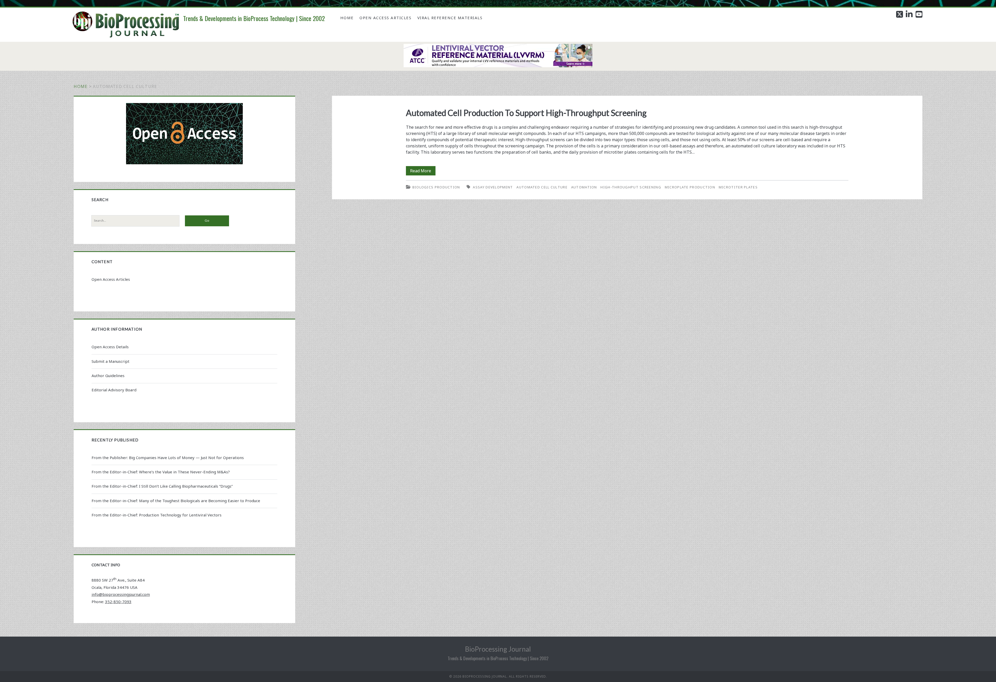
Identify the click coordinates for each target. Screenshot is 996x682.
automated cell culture (542, 187)
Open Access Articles (385, 17)
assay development (493, 187)
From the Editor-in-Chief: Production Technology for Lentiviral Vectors (157, 514)
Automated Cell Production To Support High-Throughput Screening (526, 113)
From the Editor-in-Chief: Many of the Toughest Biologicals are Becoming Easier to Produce (176, 500)
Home (347, 17)
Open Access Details (110, 346)
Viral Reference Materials (450, 17)
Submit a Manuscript (110, 361)
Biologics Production (436, 187)
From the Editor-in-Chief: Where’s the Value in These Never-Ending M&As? (161, 471)
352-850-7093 (118, 601)
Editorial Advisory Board (114, 389)
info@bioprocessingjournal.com (121, 594)
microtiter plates (738, 187)
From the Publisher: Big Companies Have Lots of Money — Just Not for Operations (168, 457)
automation (584, 187)
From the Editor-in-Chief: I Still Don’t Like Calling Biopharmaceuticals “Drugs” (162, 486)
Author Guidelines (108, 375)
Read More (422, 171)
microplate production (690, 187)
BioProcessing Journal (498, 649)
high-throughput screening (630, 187)
